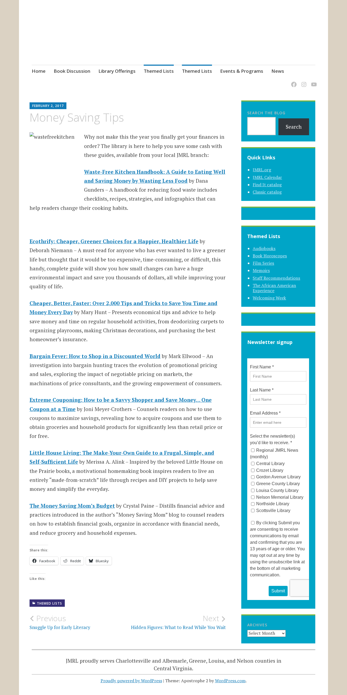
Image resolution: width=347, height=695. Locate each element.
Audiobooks (264, 248)
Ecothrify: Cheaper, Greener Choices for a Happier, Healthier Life (114, 241)
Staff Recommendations (276, 278)
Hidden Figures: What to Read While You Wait (178, 622)
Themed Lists (159, 71)
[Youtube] (313, 81)
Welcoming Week (269, 298)
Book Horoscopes (270, 256)
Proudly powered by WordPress (131, 681)
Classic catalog (267, 192)
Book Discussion (72, 71)
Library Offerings (117, 71)
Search (294, 126)
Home (39, 71)
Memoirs (261, 270)
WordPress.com (230, 681)
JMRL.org (262, 170)
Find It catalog (267, 185)
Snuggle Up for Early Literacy (60, 622)
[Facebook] (293, 81)
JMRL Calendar (267, 177)
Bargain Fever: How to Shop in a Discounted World (95, 356)
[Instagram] (303, 81)
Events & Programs (241, 71)
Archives (257, 624)
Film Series (263, 263)
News (277, 71)
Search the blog (266, 112)
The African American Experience (274, 287)
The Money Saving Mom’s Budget (72, 505)
